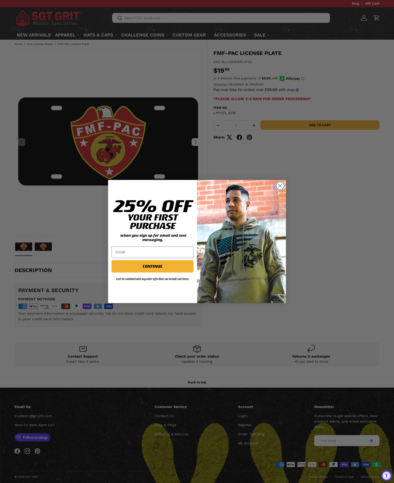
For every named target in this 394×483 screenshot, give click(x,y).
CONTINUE (152, 266)
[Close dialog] (280, 186)
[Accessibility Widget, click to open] (386, 475)
